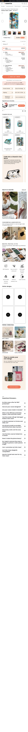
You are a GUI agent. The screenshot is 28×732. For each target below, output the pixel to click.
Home (2, 9)
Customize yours (9, 6)
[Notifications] (4, 3)
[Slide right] (25, 21)
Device (3, 41)
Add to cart (21, 105)
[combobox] (14, 44)
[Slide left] (2, 21)
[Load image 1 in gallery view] (4, 33)
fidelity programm (20, 84)
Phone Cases (17, 6)
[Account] (24, 3)
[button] (22, 3)
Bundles (3, 6)
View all (24, 189)
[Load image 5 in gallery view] (24, 33)
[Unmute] (15, 216)
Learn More (23, 41)
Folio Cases (7, 9)
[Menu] (2, 3)
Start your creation (14, 386)
